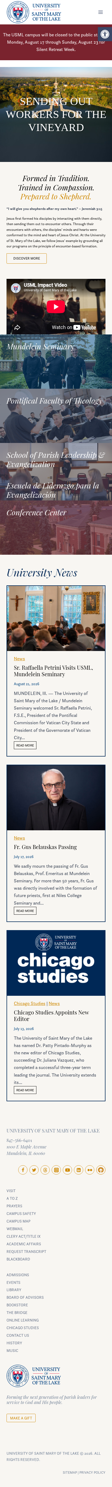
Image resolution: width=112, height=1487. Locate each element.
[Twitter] (34, 1170)
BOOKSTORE (17, 1305)
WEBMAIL (15, 1228)
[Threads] (45, 1170)
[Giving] (100, 1170)
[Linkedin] (78, 1170)
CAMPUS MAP (18, 1221)
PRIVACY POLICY (92, 1472)
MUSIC (12, 1350)
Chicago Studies (29, 1003)
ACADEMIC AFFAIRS (24, 1244)
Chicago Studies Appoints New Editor (51, 1016)
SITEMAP (70, 1472)
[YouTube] (67, 1170)
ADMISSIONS (18, 1274)
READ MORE (26, 746)
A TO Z (12, 1198)
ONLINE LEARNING (23, 1320)
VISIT (11, 1190)
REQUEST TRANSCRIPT (26, 1251)
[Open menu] (100, 12)
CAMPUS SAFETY (21, 1213)
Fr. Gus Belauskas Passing (45, 847)
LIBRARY (14, 1289)
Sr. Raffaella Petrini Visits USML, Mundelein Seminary (53, 672)
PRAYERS (14, 1206)
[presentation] (56, 618)
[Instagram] (56, 1170)
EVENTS (13, 1282)
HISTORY (14, 1343)
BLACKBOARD (18, 1259)
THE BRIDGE (17, 1312)
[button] (105, 34)
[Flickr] (89, 1170)
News (19, 658)
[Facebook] (22, 1170)
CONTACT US (18, 1335)
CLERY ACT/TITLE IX (24, 1236)
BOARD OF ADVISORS (25, 1297)
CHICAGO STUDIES (23, 1327)
